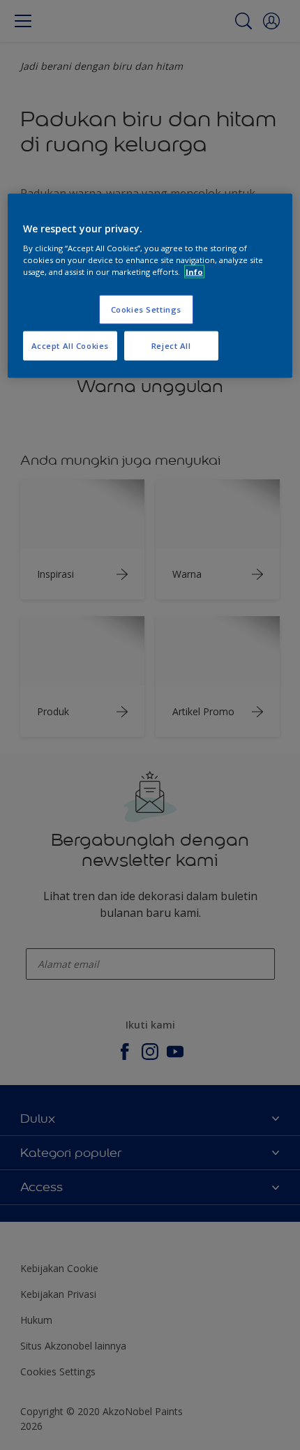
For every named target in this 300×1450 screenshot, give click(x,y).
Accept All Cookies (70, 346)
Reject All (171, 346)
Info (194, 272)
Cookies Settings (146, 309)
